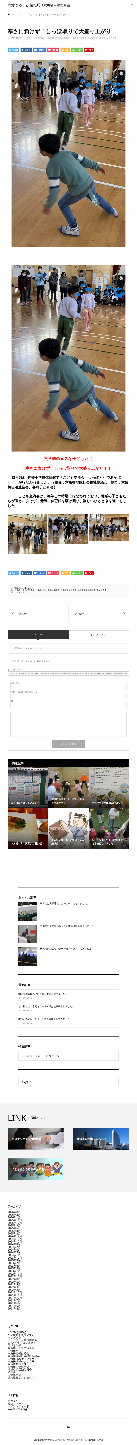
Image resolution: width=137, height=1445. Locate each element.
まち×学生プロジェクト (22, 1343)
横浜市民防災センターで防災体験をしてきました (66, 948)
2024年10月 (15, 1241)
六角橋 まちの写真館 (34, 38)
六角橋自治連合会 (78, 38)
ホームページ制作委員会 (22, 1340)
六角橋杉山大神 (17, 1364)
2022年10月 (15, 1276)
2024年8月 (14, 1244)
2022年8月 (14, 1279)
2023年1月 (14, 1271)
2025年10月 (15, 1223)
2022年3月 (14, 1287)
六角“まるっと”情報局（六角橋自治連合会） (41, 5)
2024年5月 (14, 1249)
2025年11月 (15, 1220)
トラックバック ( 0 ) (99, 634)
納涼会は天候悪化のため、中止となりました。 (64, 903)
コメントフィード (18, 1406)
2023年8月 (14, 1260)
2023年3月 (14, 1268)
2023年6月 (14, 1265)
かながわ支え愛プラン (21, 1334)
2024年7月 (14, 1247)
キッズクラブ (16, 1337)
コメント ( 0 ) (38, 634)
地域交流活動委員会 (96, 38)
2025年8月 (14, 1225)
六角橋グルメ (16, 1351)
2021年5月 (14, 1306)
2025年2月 (14, 1233)
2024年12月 (15, 1236)
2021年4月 (14, 1308)
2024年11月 (15, 1239)
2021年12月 (15, 1292)
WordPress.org (17, 1409)
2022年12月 (15, 1274)
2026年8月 (14, 1212)
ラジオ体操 (14, 1345)
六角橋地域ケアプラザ (21, 1359)
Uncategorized (17, 1332)
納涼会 (12, 1372)
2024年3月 (14, 1252)
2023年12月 (15, 1257)
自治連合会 (111, 38)
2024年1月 (14, 1255)
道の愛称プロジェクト (21, 1377)
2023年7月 (14, 1263)
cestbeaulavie (27, 588)
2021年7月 (14, 1300)
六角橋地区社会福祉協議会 (57, 38)
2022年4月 (14, 1284)
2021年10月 (15, 1298)
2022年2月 (14, 1290)
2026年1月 (14, 1217)
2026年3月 (14, 1215)
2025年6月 (14, 1228)
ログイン (13, 1401)
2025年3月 (14, 1231)
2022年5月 (14, 1282)
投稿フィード (16, 1403)
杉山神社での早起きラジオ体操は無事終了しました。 (68, 925)
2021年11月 (15, 1295)
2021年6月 (14, 1303)
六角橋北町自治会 (18, 1353)
